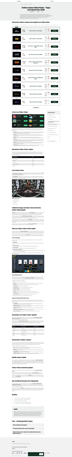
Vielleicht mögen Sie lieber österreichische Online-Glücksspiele (53, 122)
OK (41, 454)
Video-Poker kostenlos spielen (52, 132)
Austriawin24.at (42, 212)
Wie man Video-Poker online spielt (52, 124)
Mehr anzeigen (36, 107)
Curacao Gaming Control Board (19, 402)
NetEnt (16, 399)
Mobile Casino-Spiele (50, 130)
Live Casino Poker (50, 119)
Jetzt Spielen (54, 30)
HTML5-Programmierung (18, 403)
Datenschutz (16, 398)
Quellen (49, 136)
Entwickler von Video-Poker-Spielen (52, 126)
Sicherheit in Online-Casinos (51, 128)
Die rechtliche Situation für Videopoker (53, 134)
